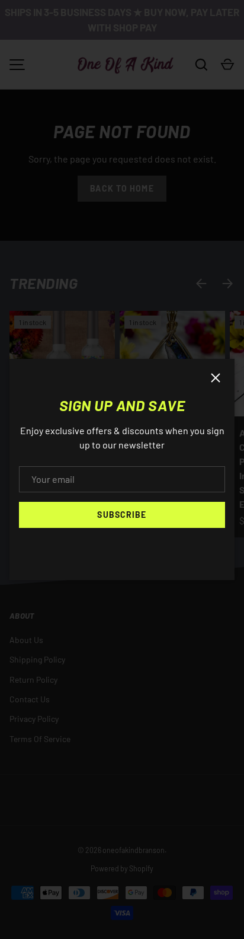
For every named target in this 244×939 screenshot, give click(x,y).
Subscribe (121, 515)
